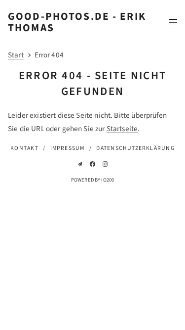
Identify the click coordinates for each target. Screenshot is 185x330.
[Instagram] (105, 164)
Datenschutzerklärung (135, 148)
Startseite (122, 128)
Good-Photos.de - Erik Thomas (77, 22)
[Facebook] (92, 164)
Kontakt (24, 148)
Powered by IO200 (92, 180)
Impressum (67, 148)
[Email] (80, 164)
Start (16, 54)
